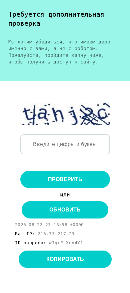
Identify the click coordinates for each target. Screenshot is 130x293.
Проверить (65, 179)
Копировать (65, 259)
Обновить (65, 209)
